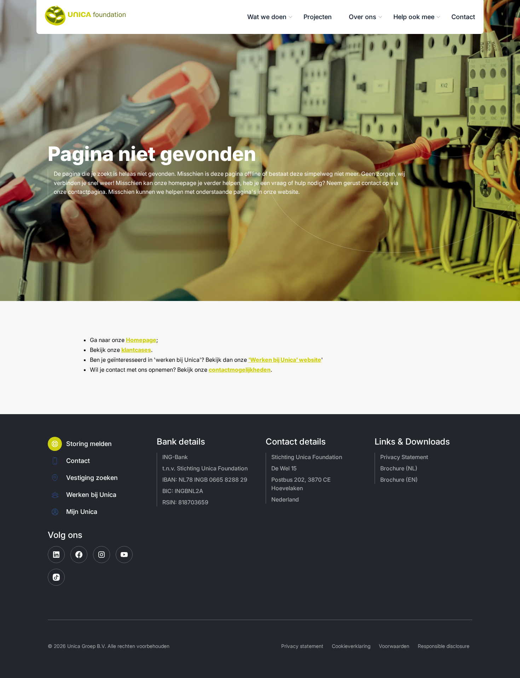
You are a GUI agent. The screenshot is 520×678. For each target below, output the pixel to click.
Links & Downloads (412, 442)
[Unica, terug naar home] (85, 15)
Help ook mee (413, 17)
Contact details (296, 442)
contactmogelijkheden (240, 369)
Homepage (141, 339)
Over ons (362, 17)
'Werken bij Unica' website (284, 359)
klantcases (136, 349)
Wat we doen (267, 17)
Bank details (181, 442)
